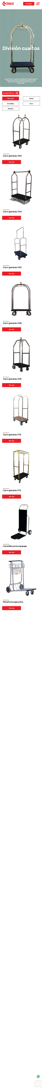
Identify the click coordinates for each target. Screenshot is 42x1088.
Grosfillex (10, 103)
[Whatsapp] (38, 1076)
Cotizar (29, 4)
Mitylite (10, 109)
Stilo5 (31, 98)
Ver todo (10, 98)
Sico (31, 103)
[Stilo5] (8, 4)
